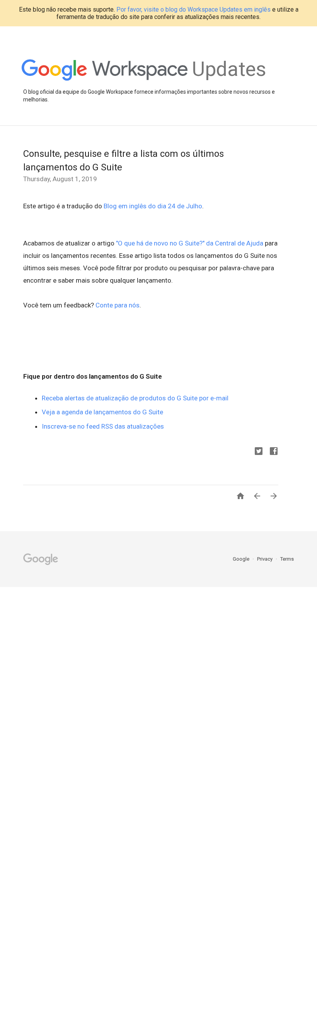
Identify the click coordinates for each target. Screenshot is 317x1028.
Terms (287, 559)
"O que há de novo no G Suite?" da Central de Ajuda (189, 243)
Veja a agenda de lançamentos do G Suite (102, 412)
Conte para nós (117, 305)
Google (242, 559)
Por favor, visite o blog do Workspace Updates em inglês (193, 9)
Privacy (265, 559)
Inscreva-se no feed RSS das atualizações (103, 426)
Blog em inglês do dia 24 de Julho (153, 206)
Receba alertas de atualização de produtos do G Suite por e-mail (135, 398)
